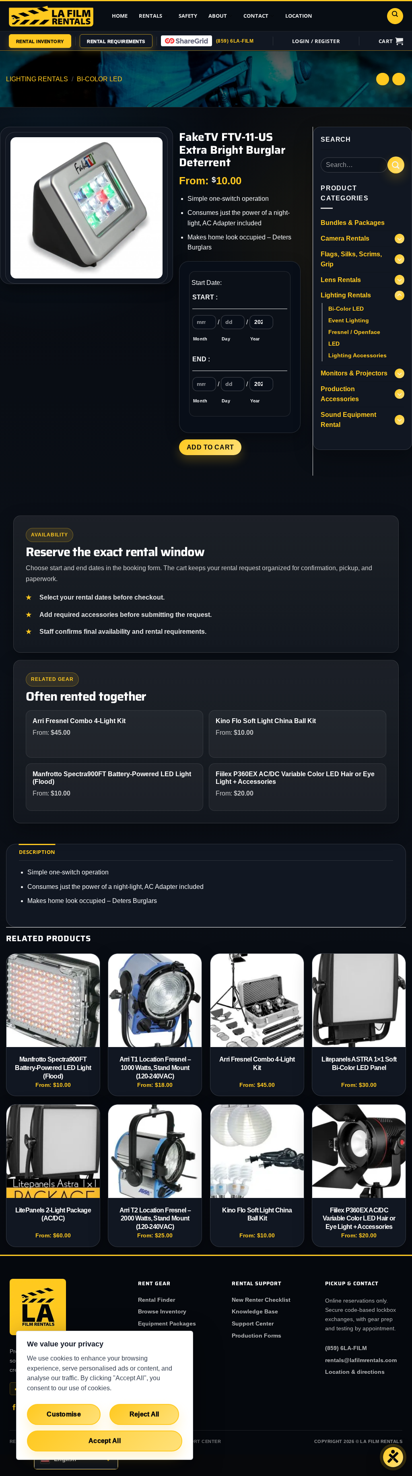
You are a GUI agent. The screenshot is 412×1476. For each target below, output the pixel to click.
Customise (64, 1414)
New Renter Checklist (261, 1300)
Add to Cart (210, 447)
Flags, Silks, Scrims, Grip (351, 259)
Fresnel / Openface (354, 332)
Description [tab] (37, 852)
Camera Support (113, 147)
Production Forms (256, 1335)
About (217, 15)
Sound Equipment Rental (348, 420)
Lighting (103, 115)
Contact (255, 15)
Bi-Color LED (346, 308)
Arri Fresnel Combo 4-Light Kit (257, 1063)
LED (334, 343)
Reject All (144, 1414)
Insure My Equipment (346, 69)
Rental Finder (156, 1300)
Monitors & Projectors (354, 373)
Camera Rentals (345, 238)
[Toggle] (399, 238)
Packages (105, 67)
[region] (104, 1395)
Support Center (253, 1323)
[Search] (395, 16)
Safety (188, 15)
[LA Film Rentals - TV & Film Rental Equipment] (51, 16)
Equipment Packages (167, 1323)
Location (298, 15)
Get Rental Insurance (213, 128)
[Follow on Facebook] (14, 1408)
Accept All (105, 1440)
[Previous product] (398, 79)
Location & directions (355, 1372)
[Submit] (395, 165)
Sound (101, 131)
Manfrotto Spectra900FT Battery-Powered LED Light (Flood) (53, 1068)
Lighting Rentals (37, 79)
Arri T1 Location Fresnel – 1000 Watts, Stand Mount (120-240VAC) (155, 1068)
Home (120, 15)
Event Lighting (348, 320)
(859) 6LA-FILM (235, 41)
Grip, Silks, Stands (116, 164)
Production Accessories (108, 182)
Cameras (104, 83)
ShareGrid (345, 51)
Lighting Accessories (357, 355)
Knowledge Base (255, 1311)
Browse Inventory (162, 1311)
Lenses (102, 99)
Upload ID (212, 51)
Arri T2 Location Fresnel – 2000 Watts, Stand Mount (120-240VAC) (155, 1219)
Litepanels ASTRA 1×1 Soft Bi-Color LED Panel (358, 1063)
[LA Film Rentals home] (38, 1307)
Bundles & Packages (353, 222)
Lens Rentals (341, 279)
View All (103, 51)
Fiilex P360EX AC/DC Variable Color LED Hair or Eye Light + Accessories (359, 1219)
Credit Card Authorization (217, 85)
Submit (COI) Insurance (216, 107)
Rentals (150, 15)
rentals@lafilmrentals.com (361, 1360)
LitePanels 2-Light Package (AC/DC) (53, 1214)
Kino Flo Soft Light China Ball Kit (257, 1214)
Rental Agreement (222, 67)
